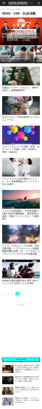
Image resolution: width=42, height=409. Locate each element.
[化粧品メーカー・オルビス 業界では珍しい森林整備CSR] (21, 76)
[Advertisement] (21, 327)
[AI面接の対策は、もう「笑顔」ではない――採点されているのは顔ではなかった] (7, 391)
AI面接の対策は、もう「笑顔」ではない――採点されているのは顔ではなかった (27, 390)
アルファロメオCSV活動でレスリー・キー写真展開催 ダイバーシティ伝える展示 (21, 181)
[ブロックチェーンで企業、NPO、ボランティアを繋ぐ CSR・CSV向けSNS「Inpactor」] (21, 135)
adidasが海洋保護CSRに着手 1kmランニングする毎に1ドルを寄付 (20, 282)
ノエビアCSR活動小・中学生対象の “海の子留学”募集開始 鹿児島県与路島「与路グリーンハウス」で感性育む (20, 215)
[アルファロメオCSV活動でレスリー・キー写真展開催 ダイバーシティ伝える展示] (21, 167)
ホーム (4, 9)
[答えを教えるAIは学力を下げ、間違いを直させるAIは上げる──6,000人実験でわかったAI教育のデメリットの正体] (7, 369)
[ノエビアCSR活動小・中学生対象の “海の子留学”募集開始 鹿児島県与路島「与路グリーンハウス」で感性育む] (21, 199)
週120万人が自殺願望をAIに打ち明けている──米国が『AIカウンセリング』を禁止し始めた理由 (27, 379)
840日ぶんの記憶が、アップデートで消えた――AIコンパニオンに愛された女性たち (27, 400)
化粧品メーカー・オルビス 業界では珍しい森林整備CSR (20, 89)
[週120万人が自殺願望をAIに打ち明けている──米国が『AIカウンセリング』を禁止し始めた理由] (7, 380)
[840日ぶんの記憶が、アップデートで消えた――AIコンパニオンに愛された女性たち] (7, 401)
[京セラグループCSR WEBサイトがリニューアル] (21, 105)
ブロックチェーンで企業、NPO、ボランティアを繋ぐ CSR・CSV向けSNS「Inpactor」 (21, 149)
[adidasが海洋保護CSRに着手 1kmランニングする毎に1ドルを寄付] (21, 269)
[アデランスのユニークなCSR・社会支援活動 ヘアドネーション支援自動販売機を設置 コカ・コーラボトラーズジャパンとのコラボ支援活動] (21, 234)
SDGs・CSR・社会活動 (8, 31)
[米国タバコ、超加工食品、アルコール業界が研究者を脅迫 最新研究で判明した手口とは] (17, 54)
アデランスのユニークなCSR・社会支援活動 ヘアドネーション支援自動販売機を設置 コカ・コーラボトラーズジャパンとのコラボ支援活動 (21, 249)
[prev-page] (4, 293)
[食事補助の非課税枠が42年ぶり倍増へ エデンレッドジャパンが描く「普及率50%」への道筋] (21, 31)
